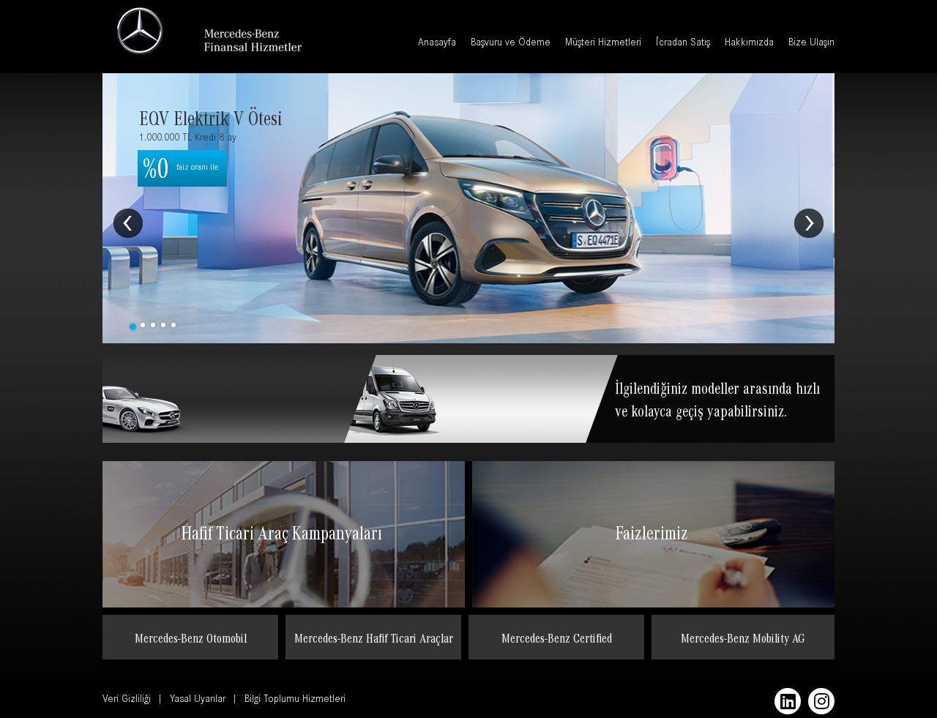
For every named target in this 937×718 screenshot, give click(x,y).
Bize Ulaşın (811, 44)
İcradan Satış (683, 44)
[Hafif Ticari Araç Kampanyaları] (283, 571)
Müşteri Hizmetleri (603, 44)
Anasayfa (437, 44)
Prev (128, 223)
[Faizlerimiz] (653, 571)
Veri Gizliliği (126, 700)
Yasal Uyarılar (197, 700)
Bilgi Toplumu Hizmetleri (295, 700)
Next (809, 223)
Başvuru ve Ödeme (510, 44)
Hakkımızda (749, 44)
